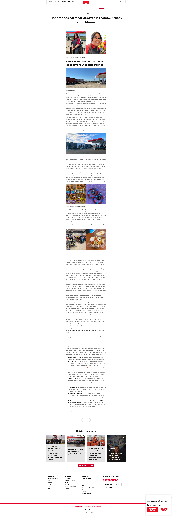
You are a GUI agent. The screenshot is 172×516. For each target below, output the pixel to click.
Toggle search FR (123, 1)
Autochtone (86, 420)
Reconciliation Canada (73, 387)
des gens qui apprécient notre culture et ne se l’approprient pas (84, 330)
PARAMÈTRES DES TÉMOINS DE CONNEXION (164, 509)
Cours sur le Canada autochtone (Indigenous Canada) (81, 367)
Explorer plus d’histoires (86, 465)
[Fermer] (169, 496)
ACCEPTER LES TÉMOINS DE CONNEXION (152, 509)
